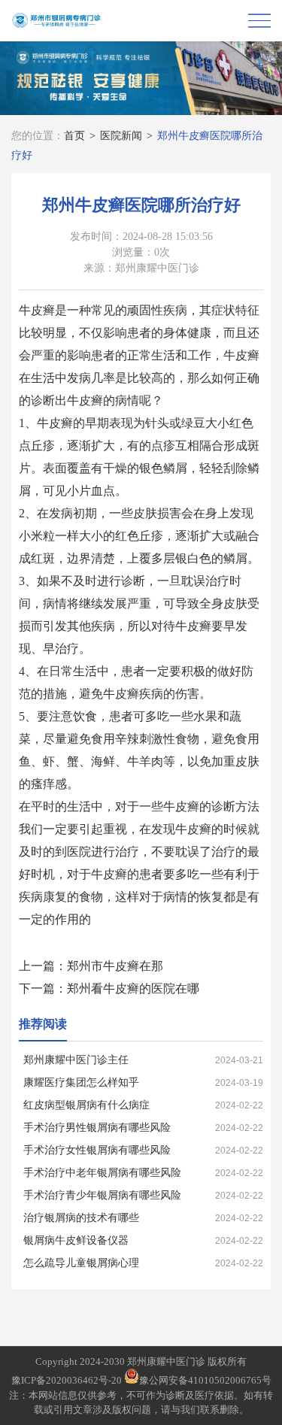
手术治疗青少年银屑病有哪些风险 (102, 1195)
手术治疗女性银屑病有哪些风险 (97, 1150)
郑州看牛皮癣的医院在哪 (133, 988)
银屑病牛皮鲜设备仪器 (76, 1240)
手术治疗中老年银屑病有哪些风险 (102, 1172)
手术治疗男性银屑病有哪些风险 (97, 1127)
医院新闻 (121, 135)
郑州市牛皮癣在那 (115, 966)
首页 (74, 135)
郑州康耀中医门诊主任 (76, 1060)
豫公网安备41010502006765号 (205, 1380)
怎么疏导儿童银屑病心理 (81, 1263)
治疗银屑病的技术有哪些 (81, 1217)
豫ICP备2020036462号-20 (66, 1380)
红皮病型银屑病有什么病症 (86, 1105)
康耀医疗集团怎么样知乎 (81, 1082)
